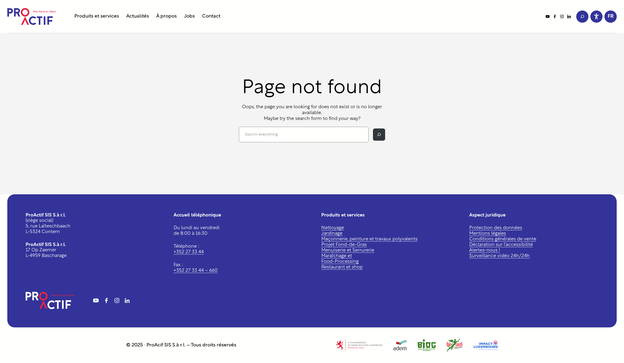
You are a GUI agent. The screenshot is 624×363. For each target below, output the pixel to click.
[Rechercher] (379, 134)
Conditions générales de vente (502, 239)
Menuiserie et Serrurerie (347, 250)
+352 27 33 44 (189, 252)
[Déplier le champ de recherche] (582, 16)
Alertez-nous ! (484, 250)
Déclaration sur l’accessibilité (501, 245)
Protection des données (495, 228)
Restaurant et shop (342, 267)
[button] (610, 16)
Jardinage (331, 234)
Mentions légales (487, 234)
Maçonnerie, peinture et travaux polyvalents (369, 239)
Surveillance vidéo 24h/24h (499, 256)
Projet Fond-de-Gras (344, 245)
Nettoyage (332, 228)
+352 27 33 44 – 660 (196, 271)
